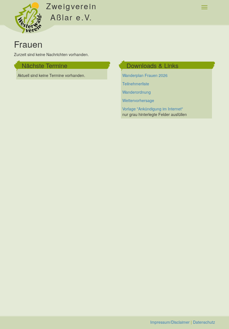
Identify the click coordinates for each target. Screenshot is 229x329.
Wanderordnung (136, 92)
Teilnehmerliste (135, 83)
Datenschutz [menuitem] (204, 322)
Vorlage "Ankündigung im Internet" (152, 109)
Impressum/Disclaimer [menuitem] (170, 322)
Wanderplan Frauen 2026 (145, 75)
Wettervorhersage (138, 100)
